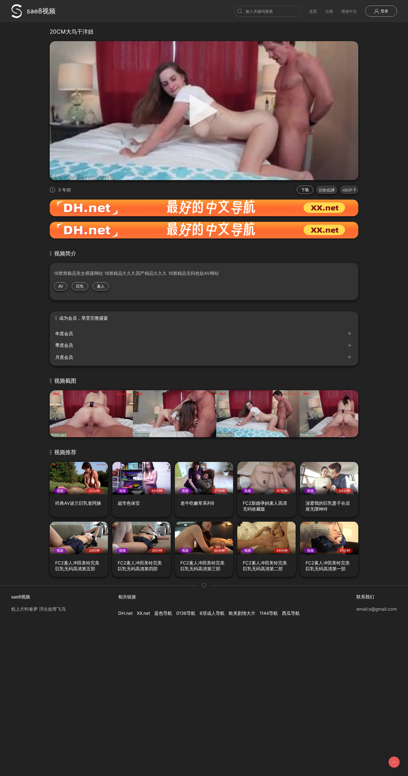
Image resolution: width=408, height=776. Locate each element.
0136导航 (185, 613)
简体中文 (349, 11)
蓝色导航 (163, 613)
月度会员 (64, 357)
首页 (313, 11)
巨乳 (80, 286)
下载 (305, 189)
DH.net (125, 613)
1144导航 (269, 613)
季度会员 (64, 345)
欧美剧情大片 (242, 613)
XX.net (143, 613)
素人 (101, 286)
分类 (329, 11)
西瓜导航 (291, 613)
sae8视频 (41, 11)
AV (60, 286)
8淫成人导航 (212, 613)
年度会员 (64, 333)
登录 (383, 11)
